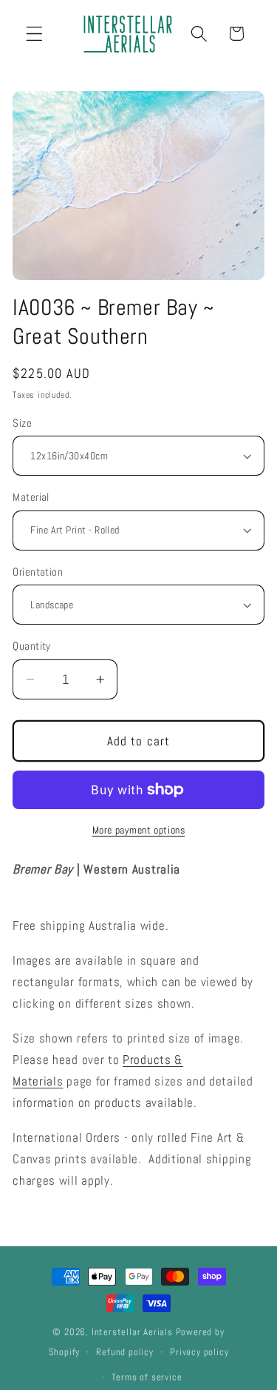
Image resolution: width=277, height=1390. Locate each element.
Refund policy (124, 1352)
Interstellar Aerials (132, 1332)
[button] (34, 34)
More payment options (138, 830)
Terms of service (147, 1377)
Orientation (38, 572)
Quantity (32, 646)
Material (31, 497)
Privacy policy (199, 1352)
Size (22, 423)
